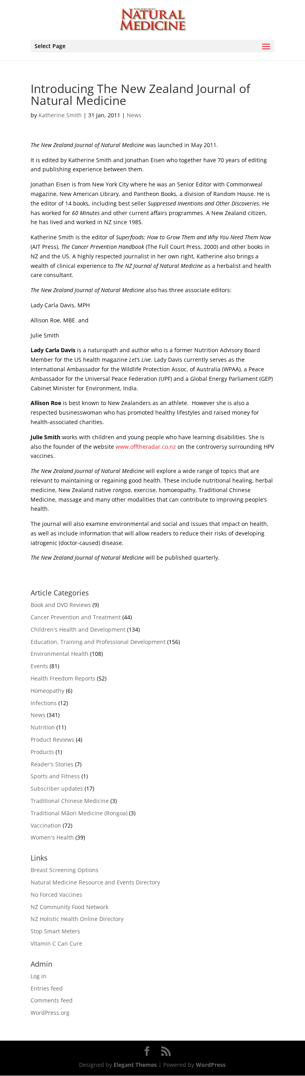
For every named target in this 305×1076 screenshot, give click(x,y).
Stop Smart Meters (55, 931)
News (134, 115)
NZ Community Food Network (69, 907)
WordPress (211, 1064)
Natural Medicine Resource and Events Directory (95, 882)
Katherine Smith (60, 115)
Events (39, 666)
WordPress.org (50, 1012)
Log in (38, 976)
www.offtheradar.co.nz (146, 446)
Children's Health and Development (78, 629)
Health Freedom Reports (63, 678)
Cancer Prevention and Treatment (76, 617)
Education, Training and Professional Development (98, 642)
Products (42, 752)
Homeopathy (47, 690)
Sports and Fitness (55, 776)
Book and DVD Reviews (61, 605)
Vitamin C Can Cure (56, 943)
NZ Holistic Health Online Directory (77, 919)
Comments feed (52, 1000)
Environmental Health (60, 653)
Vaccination (46, 825)
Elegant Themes (135, 1064)
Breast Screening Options (64, 870)
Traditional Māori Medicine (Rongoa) (79, 813)
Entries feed (47, 988)
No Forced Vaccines (56, 894)
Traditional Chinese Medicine (70, 801)
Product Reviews (52, 739)
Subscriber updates (57, 788)
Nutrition (43, 727)
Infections (44, 703)
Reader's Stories (52, 764)
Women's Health (52, 837)
